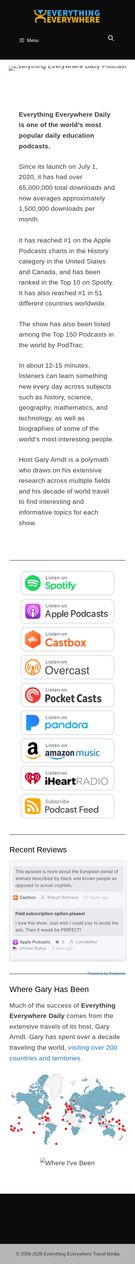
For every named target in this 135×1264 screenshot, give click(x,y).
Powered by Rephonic (107, 973)
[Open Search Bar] (111, 38)
